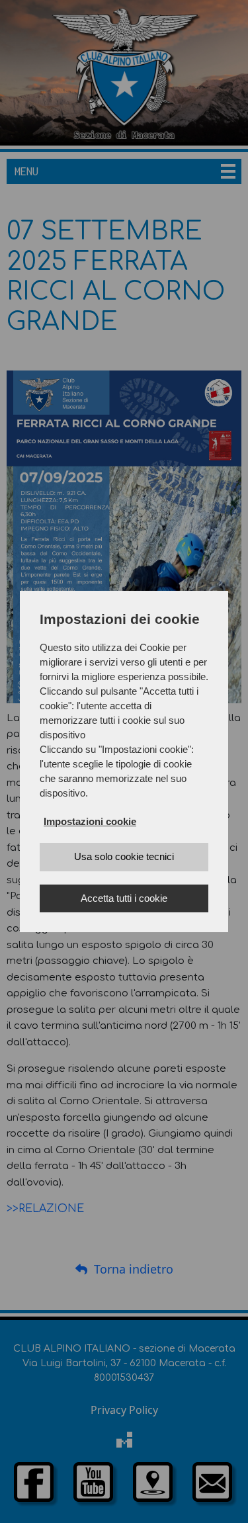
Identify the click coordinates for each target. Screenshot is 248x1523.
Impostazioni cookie (90, 821)
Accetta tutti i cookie (124, 898)
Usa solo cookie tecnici (124, 856)
